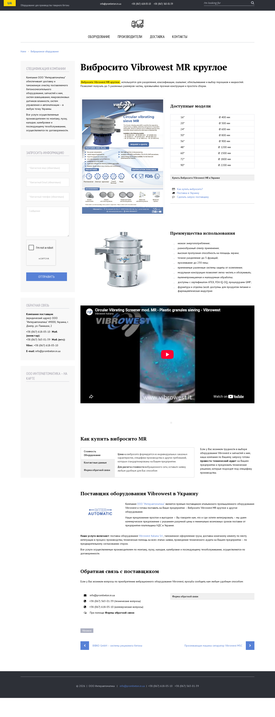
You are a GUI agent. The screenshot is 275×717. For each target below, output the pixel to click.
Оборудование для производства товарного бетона (45, 5)
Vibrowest (86, 630)
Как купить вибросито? (190, 189)
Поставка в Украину (188, 193)
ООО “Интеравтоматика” (151, 504)
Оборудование (99, 36)
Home (23, 51)
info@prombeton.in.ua (132, 686)
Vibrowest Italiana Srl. (151, 536)
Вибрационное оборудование (45, 51)
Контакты (179, 36)
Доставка (157, 36)
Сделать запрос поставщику (193, 197)
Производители (130, 36)
